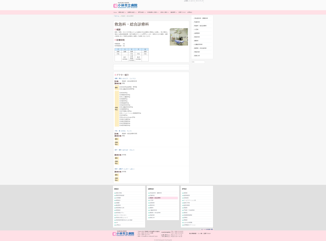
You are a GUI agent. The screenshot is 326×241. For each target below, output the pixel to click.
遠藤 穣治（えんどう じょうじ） (125, 78)
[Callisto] (125, 5)
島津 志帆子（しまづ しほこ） (125, 169)
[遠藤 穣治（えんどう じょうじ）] (144, 75)
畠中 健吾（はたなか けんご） (125, 150)
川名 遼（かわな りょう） (123, 131)
